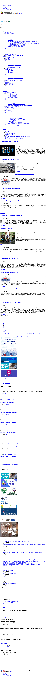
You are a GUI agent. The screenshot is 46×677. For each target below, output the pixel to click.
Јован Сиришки (3, 643)
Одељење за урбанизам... (10, 111)
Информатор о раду (9, 107)
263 (3, 320)
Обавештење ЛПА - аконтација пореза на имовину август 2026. (17, 541)
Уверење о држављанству (13, 97)
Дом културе (7, 82)
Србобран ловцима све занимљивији (8, 432)
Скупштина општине (9, 34)
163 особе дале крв (6, 228)
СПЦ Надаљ (10, 72)
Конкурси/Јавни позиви (10, 134)
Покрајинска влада (7, 603)
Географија (7, 59)
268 (3, 326)
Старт (4, 317)
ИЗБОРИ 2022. (11, 117)
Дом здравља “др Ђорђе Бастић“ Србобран (13, 647)
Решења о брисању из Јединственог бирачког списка (18, 123)
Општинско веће (8, 37)
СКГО (4, 607)
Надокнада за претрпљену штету (11, 215)
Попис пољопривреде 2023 (13, 125)
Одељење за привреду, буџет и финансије (16, 44)
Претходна (5, 318)
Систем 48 (7, 109)
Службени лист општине (10, 92)
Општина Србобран (4, 388)
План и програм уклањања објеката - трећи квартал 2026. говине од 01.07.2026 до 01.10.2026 (23, 552)
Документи (7, 99)
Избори (6, 112)
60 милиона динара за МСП (9, 272)
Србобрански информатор (10, 137)
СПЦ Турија (10, 71)
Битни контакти (6, 4)
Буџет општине (6, 379)
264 (3, 322)
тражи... (2, 28)
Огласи (6, 135)
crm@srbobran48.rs (7, 617)
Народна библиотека (9, 83)
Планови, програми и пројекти (14, 101)
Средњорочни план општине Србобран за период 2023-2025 (20, 105)
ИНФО (4, 129)
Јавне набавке (8, 110)
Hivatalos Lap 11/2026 (8, 580)
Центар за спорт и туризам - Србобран (15, 78)
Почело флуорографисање (8, 245)
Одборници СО (11, 36)
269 (3, 327)
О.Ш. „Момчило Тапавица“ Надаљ (15, 62)
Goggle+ (4, 17)
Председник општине (9, 33)
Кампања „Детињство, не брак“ (9, 608)
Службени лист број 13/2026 (10, 570)
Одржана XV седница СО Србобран (8, 422)
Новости (7, 404)
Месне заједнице (8, 48)
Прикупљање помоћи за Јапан (10, 159)
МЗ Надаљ (10, 52)
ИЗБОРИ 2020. (11, 121)
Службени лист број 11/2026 (10, 583)
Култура (4, 81)
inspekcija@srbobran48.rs (8, 625)
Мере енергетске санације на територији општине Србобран (17, 136)
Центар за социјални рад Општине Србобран (14, 80)
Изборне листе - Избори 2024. (16, 114)
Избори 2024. (10, 113)
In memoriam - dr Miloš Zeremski (7, 402)
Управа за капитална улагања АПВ (10, 604)
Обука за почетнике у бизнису (25, 174)
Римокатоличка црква (12, 73)
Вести (6, 130)
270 (3, 328)
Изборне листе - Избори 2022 (16, 118)
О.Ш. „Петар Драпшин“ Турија (14, 63)
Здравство (7, 68)
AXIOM (11, 671)
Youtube (4, 18)
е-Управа (5, 91)
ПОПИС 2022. (11, 126)
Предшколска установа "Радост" (14, 61)
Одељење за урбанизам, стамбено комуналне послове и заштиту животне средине (24, 43)
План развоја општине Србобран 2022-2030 (16, 104)
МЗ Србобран (10, 49)
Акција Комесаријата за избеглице (11, 201)
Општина (5, 56)
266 (3, 324)
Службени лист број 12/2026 (10, 573)
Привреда (7, 79)
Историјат (7, 58)
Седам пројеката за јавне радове (11, 302)
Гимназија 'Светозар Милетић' (14, 67)
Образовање (7, 60)
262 (3, 319)
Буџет (6, 98)
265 (3, 323)
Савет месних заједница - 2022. (14, 116)
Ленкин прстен (11, 86)
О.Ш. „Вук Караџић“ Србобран (14, 65)
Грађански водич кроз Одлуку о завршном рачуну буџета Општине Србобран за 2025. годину (23, 548)
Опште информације (9, 57)
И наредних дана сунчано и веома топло (9, 412)
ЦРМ (6, 127)
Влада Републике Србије (8, 602)
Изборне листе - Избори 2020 (16, 122)
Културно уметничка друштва (11, 84)
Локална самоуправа (7, 32)
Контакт (4, 3)
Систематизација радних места (14, 47)
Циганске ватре (11, 88)
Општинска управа (9, 39)
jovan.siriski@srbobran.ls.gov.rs (10, 646)
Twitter (4, 16)
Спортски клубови (11, 76)
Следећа (4, 330)
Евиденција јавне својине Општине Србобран (14, 138)
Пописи (7, 124)
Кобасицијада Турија (12, 87)
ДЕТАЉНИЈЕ (3, 393)
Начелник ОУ (10, 40)
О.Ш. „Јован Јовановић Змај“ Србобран (16, 66)
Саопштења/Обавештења (10, 133)
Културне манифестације (10, 85)
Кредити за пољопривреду (9, 258)
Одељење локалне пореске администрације (16, 45)
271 (3, 329)
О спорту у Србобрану (12, 75)
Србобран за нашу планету (9, 141)
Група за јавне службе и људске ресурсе (18, 42)
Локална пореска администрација (12, 106)
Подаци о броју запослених (10, 54)
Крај (4, 331)
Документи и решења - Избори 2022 (17, 119)
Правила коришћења (7, 5)
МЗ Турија (10, 50)
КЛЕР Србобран (8, 53)
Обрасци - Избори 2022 (15, 120)
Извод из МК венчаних (12, 95)
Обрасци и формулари (12, 103)
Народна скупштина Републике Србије (11, 601)
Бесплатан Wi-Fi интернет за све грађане (9, 446)
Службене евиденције (9, 108)
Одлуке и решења (11, 100)
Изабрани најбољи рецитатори (10, 188)
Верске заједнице (8, 69)
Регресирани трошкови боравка (10, 289)
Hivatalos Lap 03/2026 (8, 576)
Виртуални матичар (9, 93)
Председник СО (11, 35)
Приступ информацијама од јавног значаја (14, 55)
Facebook (5, 15)
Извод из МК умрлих (12, 96)
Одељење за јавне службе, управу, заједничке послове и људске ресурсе (22, 41)
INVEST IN (5, 90)
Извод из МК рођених (12, 94)
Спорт (6, 74)
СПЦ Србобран (11, 70)
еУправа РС (5, 605)
